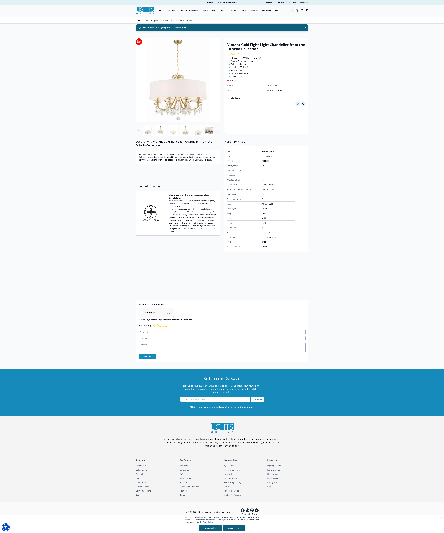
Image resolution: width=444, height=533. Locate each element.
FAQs (182, 474)
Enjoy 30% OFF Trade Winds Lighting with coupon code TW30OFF (163, 27)
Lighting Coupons (143, 491)
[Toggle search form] (292, 10)
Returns (226, 486)
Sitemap (183, 491)
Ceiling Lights (141, 470)
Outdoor (233, 10)
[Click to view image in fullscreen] (178, 80)
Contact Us (184, 470)
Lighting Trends (274, 465)
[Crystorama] (151, 213)
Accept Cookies (210, 528)
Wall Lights (140, 474)
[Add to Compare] (303, 103)
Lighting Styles (273, 470)
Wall (213, 10)
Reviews (183, 495)
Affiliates (183, 482)
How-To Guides (273, 478)
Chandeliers (141, 465)
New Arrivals (266, 10)
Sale (243, 10)
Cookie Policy (208, 522)
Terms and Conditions (189, 486)
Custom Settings (233, 528)
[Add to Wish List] (297, 103)
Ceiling (204, 10)
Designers (253, 10)
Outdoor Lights (142, 486)
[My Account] (297, 10)
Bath (159, 10)
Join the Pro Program (232, 495)
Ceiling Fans (171, 10)
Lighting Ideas (273, 474)
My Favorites (228, 474)
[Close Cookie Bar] (441, 517)
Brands (276, 10)
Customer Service (231, 491)
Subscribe (257, 399)
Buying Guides (273, 482)
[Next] (217, 131)
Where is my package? (233, 482)
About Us (184, 465)
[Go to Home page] (145, 10)
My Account (228, 465)
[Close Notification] (305, 27)
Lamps (223, 10)
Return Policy (185, 478)
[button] (5, 527)
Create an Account (231, 470)
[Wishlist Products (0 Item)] (302, 10)
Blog (269, 486)
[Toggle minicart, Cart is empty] (306, 10)
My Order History (231, 478)
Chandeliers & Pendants (188, 10)
